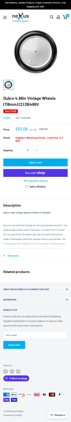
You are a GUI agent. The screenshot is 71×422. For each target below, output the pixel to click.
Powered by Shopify (12, 415)
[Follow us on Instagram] (18, 371)
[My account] (58, 17)
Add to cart (35, 162)
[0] (65, 17)
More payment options (36, 180)
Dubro (7, 117)
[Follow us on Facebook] (5, 371)
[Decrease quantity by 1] (19, 150)
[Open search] (52, 17)
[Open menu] (5, 17)
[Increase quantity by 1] (36, 150)
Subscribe (14, 344)
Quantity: (8, 150)
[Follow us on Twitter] (12, 371)
